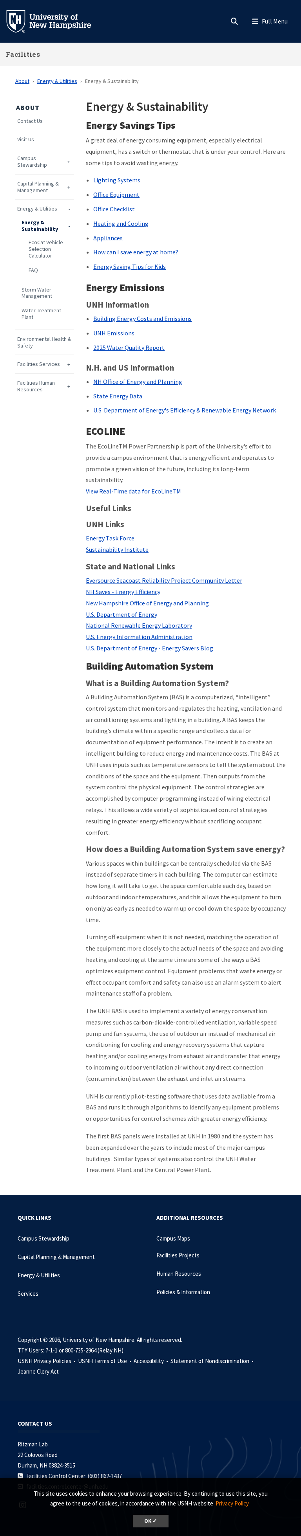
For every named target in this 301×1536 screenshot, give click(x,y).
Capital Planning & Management (38, 187)
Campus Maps (173, 1238)
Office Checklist (114, 209)
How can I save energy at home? (135, 252)
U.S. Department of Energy (121, 614)
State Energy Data (117, 396)
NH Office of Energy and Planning (137, 381)
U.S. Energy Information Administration (139, 637)
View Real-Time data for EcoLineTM (133, 491)
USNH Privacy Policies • (47, 1361)
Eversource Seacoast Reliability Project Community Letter (164, 580)
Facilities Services (38, 364)
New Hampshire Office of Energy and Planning (147, 603)
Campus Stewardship (32, 161)
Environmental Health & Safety (44, 342)
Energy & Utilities (57, 81)
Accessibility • (151, 1361)
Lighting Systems (116, 180)
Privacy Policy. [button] (233, 1503)
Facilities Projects (177, 1255)
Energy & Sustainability (40, 225)
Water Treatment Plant (41, 314)
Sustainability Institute (117, 549)
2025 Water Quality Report (129, 347)
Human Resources (178, 1273)
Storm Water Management (37, 293)
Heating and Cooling (121, 223)
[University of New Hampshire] (55, 21)
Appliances (108, 238)
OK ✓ (150, 1521)
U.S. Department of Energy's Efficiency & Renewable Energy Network (184, 410)
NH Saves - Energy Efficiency (123, 592)
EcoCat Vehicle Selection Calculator (46, 249)
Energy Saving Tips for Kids (129, 266)
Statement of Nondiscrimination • (212, 1361)
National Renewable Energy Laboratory (139, 625)
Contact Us (30, 121)
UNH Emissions (113, 333)
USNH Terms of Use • (105, 1361)
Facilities (23, 54)
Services (28, 1293)
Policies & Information (183, 1292)
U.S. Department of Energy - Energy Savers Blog (149, 648)
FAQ (33, 270)
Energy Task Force (110, 538)
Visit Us (25, 139)
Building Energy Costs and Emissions (142, 318)
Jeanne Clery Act (38, 1371)
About (22, 81)
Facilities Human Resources (36, 386)
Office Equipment (116, 194)
